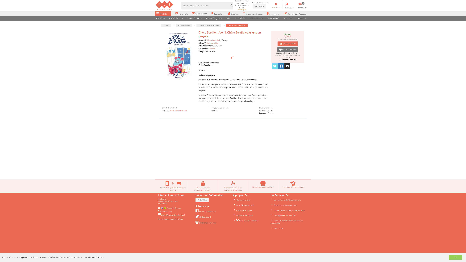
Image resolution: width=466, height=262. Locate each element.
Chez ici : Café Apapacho (248, 221)
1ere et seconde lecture (178, 110)
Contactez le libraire (244, 210)
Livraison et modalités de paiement (287, 200)
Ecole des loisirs (212, 43)
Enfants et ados (257, 18)
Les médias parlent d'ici (245, 205)
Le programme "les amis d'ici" (285, 215)
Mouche (212, 48)
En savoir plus (242, 5)
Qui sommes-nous (243, 200)
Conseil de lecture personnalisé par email (289, 210)
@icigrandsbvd (205, 217)
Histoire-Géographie (214, 18)
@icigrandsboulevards (207, 211)
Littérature (160, 18)
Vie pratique (288, 18)
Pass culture (278, 228)
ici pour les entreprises (244, 215)
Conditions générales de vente (285, 205)
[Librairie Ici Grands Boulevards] (164, 9)
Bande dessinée (273, 18)
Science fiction (240, 18)
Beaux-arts (302, 18)
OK (456, 257)
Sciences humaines (194, 18)
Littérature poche (176, 18)
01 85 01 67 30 (165, 212)
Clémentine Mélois (213, 40)
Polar (228, 18)
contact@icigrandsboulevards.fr (171, 215)
